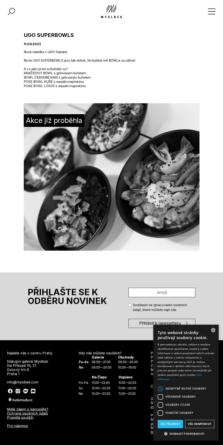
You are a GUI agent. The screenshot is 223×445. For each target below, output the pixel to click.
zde (173, 310)
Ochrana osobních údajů (27, 413)
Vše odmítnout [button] (199, 424)
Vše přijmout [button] (170, 424)
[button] (186, 433)
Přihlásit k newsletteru (160, 323)
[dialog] (186, 383)
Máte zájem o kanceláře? (27, 409)
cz (153, 386)
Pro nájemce (17, 426)
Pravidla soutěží (20, 417)
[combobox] (213, 330)
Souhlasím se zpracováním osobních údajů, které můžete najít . (160, 307)
